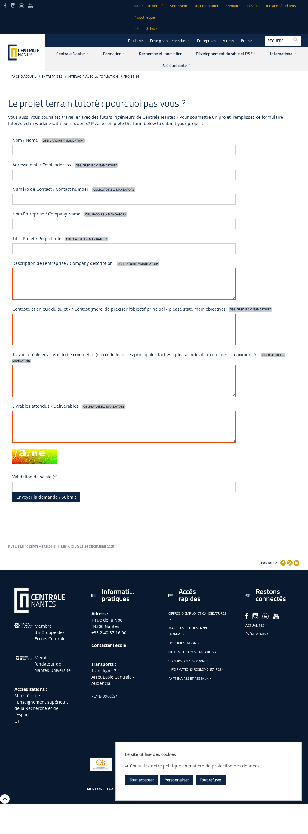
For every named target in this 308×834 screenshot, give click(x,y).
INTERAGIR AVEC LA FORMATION (93, 77)
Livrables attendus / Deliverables (68, 406)
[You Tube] (30, 5)
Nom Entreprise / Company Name (69, 214)
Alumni (229, 40)
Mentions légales (103, 789)
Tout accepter (142, 779)
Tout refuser (210, 779)
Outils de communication (191, 652)
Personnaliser (177, 779)
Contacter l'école (108, 645)
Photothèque (144, 17)
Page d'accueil (23, 77)
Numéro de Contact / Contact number (73, 189)
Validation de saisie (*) (34, 477)
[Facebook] (283, 563)
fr (135, 28)
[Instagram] (13, 5)
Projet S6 (131, 77)
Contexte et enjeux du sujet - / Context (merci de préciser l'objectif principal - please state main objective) (141, 309)
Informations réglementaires (194, 669)
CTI (17, 721)
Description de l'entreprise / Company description (85, 263)
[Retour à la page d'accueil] (22, 52)
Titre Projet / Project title (59, 238)
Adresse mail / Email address (64, 165)
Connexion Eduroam (186, 661)
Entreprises (206, 40)
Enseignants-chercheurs (170, 40)
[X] (289, 562)
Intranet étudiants (281, 6)
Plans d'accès (103, 696)
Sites (150, 28)
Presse (246, 40)
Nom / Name (48, 140)
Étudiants (136, 40)
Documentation (206, 6)
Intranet (253, 6)
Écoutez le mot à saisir (37, 469)
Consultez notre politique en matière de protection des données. (195, 766)
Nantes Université (149, 6)
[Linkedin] (296, 563)
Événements (255, 634)
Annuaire (233, 6)
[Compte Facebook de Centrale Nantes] (5, 5)
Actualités (254, 625)
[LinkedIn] (21, 5)
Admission (178, 6)
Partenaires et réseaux (188, 678)
